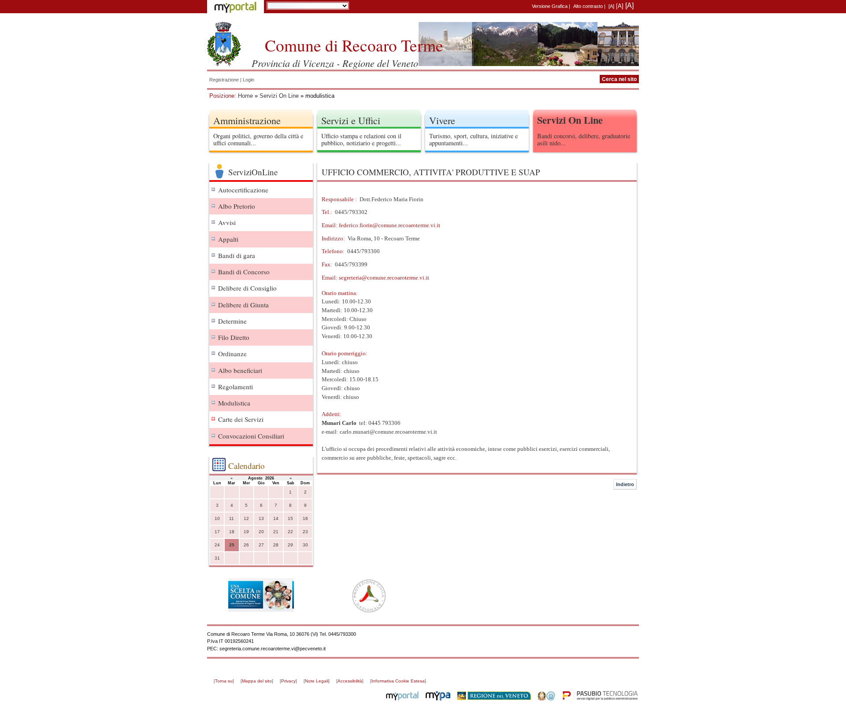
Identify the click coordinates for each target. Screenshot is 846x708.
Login (248, 79)
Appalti (228, 239)
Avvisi (227, 222)
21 (275, 531)
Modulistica (234, 402)
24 (217, 544)
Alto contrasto (588, 6)
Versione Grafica (550, 6)
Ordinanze (232, 353)
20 (261, 531)
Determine (232, 321)
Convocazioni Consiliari (251, 435)
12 (246, 518)
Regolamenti (235, 386)
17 (217, 531)
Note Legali (316, 680)
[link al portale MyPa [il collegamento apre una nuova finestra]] (438, 698)
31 (217, 558)
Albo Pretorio (236, 206)
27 (261, 544)
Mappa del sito (257, 680)
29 (290, 544)
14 (275, 518)
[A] (611, 6)
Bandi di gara (236, 255)
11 (231, 518)
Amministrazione (247, 120)
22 (290, 531)
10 (217, 518)
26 (246, 544)
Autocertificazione (243, 189)
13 (261, 518)
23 (305, 531)
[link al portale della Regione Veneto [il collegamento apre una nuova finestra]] (494, 698)
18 (231, 531)
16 (305, 518)
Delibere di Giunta (243, 304)
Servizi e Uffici (350, 120)
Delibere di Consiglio (247, 288)
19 (246, 531)
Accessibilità (350, 680)
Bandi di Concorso (244, 271)
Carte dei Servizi (240, 419)
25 (231, 544)
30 (305, 544)
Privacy (288, 680)
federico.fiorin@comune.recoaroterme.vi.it (389, 225)
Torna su (224, 680)
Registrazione (224, 79)
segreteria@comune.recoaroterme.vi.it (384, 277)
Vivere (442, 120)
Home (245, 95)
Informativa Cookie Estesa (398, 680)
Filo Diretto (233, 337)
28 (275, 544)
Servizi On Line (279, 95)
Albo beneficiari (240, 370)
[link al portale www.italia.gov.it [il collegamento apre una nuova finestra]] (546, 698)
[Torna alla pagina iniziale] (224, 44)
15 (290, 518)
